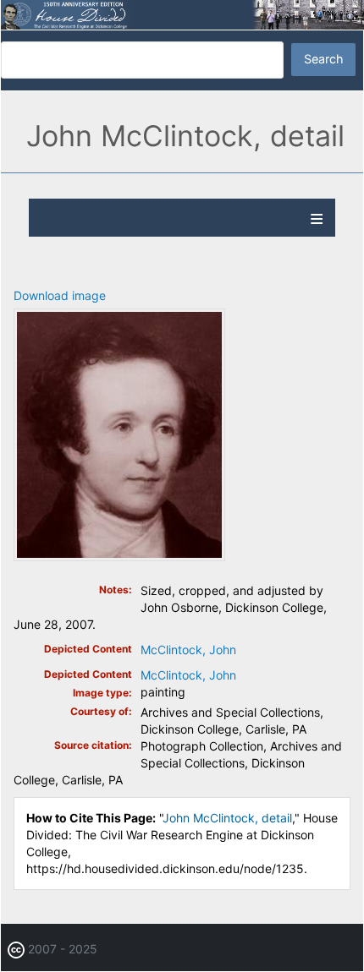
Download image (60, 295)
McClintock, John (188, 649)
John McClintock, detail (227, 818)
